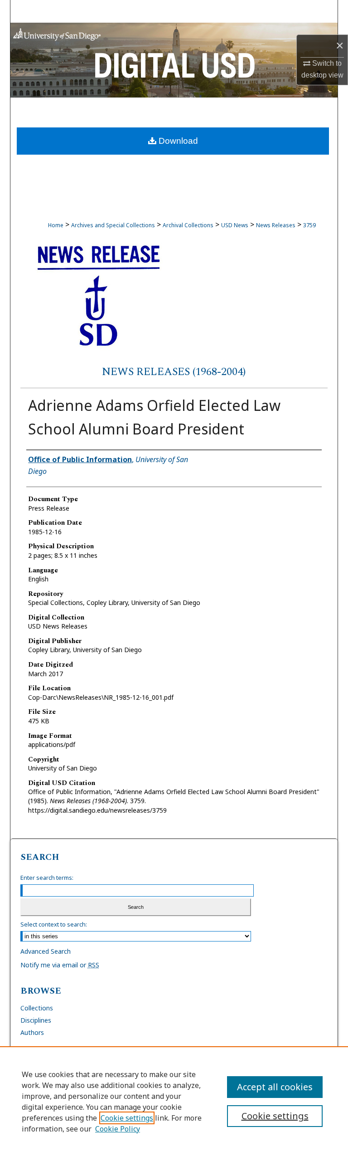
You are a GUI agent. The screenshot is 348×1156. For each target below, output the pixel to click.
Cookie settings (127, 1118)
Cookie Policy (117, 1129)
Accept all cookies (275, 1087)
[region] (174, 1101)
